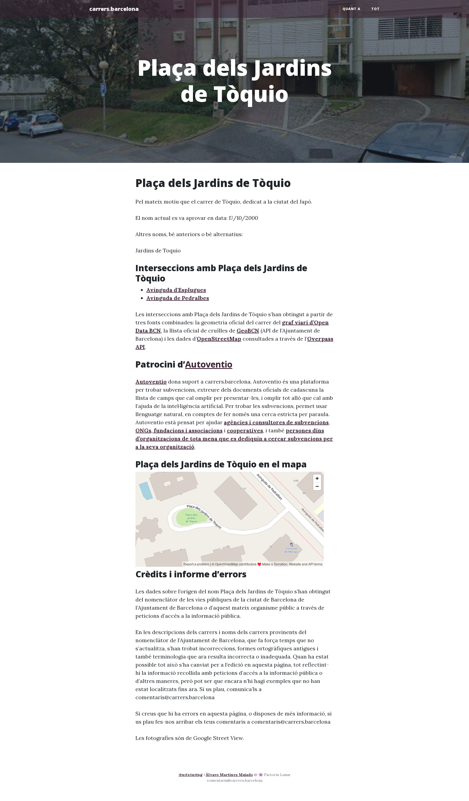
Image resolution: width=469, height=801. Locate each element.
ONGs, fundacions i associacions (179, 430)
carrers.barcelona (114, 8)
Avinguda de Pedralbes (177, 298)
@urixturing (190, 774)
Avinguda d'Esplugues (176, 289)
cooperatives (245, 430)
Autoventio (208, 364)
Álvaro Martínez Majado (229, 774)
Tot (375, 9)
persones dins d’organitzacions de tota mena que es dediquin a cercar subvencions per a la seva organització (234, 438)
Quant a (351, 9)
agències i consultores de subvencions (276, 422)
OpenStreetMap (219, 338)
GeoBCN (248, 330)
